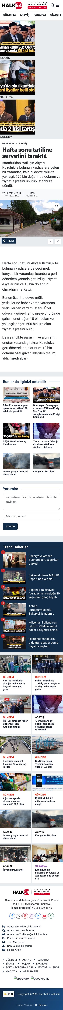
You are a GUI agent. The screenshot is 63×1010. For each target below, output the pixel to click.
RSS (10, 994)
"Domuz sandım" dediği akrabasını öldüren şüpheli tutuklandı (45, 444)
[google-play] (40, 979)
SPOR (56, 967)
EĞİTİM (42, 967)
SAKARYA (39, 15)
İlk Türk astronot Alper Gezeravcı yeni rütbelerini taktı (15, 723)
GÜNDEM (9, 15)
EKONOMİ (42, 963)
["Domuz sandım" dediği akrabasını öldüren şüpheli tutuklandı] (46, 431)
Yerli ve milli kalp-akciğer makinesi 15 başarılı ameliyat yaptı (14, 685)
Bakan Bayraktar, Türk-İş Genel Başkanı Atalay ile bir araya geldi (47, 685)
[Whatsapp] (51, 916)
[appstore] (21, 979)
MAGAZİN (12, 971)
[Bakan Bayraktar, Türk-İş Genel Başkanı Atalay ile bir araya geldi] (47, 664)
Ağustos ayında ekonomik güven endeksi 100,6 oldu (13, 801)
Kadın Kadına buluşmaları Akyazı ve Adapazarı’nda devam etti (47, 874)
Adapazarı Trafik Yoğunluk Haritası (27, 934)
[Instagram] (31, 916)
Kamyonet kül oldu (43, 471)
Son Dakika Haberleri (19, 946)
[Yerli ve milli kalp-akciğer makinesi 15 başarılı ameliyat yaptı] (15, 664)
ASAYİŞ (24, 15)
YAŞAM (26, 963)
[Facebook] (12, 916)
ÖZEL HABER (30, 971)
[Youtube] (44, 916)
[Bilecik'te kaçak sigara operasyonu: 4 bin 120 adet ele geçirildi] (16, 394)
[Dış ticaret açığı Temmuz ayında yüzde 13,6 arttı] (47, 745)
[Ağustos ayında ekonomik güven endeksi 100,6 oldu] (15, 782)
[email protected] (21, 907)
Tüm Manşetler (16, 942)
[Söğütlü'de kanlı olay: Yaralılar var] (16, 431)
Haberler (8, 143)
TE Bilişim (41, 1005)
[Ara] (52, 5)
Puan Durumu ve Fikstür (21, 938)
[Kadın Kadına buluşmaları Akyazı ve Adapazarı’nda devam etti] (47, 853)
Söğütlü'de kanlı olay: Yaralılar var (15, 443)
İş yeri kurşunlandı (13, 869)
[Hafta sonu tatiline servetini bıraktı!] (31, 218)
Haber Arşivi (14, 949)
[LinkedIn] (38, 916)
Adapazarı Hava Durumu (21, 930)
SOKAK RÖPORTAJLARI (19, 967)
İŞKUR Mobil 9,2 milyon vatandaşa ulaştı (45, 801)
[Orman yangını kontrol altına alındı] (16, 461)
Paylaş (11, 240)
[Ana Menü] (57, 5)
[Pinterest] (25, 916)
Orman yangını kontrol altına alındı (15, 473)
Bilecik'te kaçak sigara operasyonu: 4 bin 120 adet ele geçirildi (15, 408)
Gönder (10, 526)
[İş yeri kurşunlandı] (15, 853)
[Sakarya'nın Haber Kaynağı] (24, 5)
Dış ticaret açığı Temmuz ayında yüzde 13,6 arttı (44, 764)
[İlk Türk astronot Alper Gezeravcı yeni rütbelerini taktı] (15, 704)
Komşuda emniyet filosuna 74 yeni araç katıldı (14, 764)
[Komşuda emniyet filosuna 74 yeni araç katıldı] (15, 745)
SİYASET (55, 15)
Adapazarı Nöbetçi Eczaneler (24, 926)
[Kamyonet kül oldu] (46, 461)
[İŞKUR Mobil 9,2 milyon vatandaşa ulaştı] (47, 782)
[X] (19, 916)
